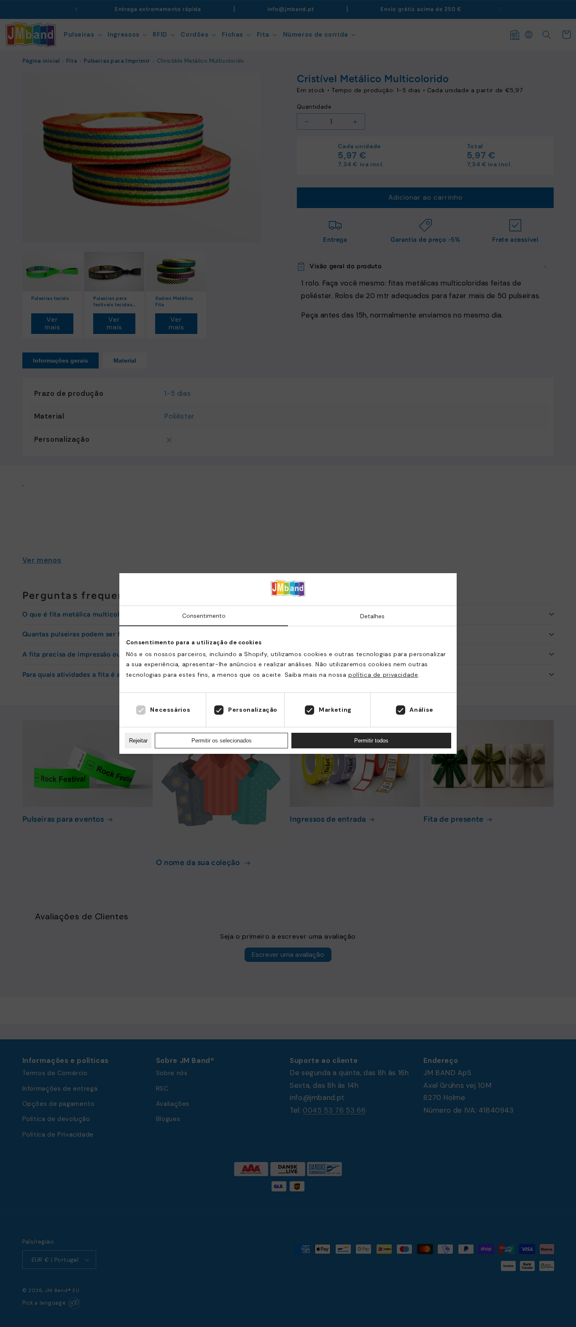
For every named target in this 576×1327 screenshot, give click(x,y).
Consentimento (204, 615)
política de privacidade (383, 674)
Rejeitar (138, 740)
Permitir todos (371, 740)
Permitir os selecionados (221, 740)
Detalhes (372, 616)
